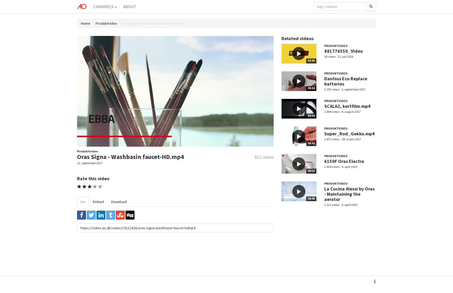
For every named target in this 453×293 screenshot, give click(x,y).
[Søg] (371, 6)
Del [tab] (82, 201)
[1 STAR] (79, 186)
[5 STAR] (100, 186)
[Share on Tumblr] (110, 215)
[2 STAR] (84, 186)
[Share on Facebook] (81, 215)
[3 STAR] (90, 186)
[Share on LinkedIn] (100, 215)
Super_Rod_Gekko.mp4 (349, 134)
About (129, 6)
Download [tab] (119, 201)
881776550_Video (343, 51)
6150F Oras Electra (344, 161)
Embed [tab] (98, 201)
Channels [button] (104, 6)
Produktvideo (106, 23)
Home (85, 23)
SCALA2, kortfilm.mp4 (347, 106)
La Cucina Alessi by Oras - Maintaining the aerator (349, 194)
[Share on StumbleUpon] (120, 215)
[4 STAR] (95, 186)
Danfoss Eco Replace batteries (345, 81)
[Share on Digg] (130, 215)
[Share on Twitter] (91, 215)
